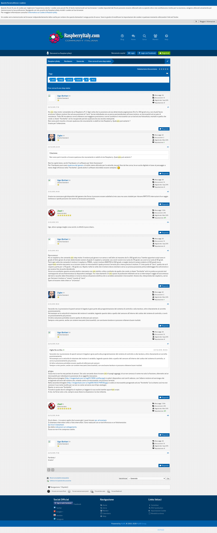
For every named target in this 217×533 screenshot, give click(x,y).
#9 (168, 453)
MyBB (123, 524)
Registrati (165, 53)
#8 (168, 415)
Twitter (59, 508)
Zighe (60, 135)
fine (93, 80)
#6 (168, 304)
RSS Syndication (157, 508)
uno (53, 80)
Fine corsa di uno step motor (99, 61)
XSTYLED (161, 530)
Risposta (165, 129)
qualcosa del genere (76, 165)
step (61, 80)
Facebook (77, 504)
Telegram (60, 519)
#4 (168, 222)
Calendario (106, 513)
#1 (168, 107)
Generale (80, 61)
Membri (105, 511)
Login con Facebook (148, 53)
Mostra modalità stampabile (59, 478)
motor (78, 80)
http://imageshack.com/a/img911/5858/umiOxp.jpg (84, 378)
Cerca (104, 508)
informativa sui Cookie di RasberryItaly (42, 12)
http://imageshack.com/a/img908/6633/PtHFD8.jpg (87, 383)
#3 (168, 191)
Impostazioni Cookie (158, 511)
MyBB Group (141, 524)
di (86, 80)
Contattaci (155, 505)
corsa (69, 80)
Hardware (68, 61)
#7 (168, 344)
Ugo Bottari (62, 95)
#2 (168, 147)
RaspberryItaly (54, 61)
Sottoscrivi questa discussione (60, 480)
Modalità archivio (157, 513)
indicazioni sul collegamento (66, 427)
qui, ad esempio (101, 420)
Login (132, 53)
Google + (59, 512)
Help (104, 516)
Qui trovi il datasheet (56, 425)
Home (104, 505)
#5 (168, 250)
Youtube (59, 515)
